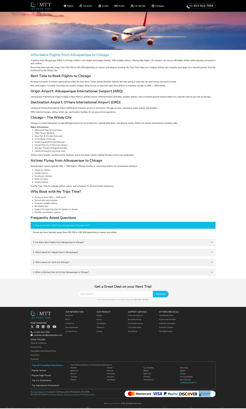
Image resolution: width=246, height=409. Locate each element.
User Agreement (71, 327)
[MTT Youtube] (54, 327)
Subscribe (161, 294)
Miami (146, 371)
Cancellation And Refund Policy (43, 351)
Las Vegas (111, 380)
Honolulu (111, 374)
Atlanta (74, 368)
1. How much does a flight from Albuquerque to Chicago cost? (61, 225)
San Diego (184, 368)
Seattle (182, 371)
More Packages (187, 383)
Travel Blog (132, 331)
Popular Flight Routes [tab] (41, 375)
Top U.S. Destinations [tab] (41, 380)
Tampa (182, 374)
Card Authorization (135, 323)
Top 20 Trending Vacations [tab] (46, 365)
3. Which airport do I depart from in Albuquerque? (55, 252)
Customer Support (135, 315)
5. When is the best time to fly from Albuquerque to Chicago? (61, 272)
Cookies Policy (71, 331)
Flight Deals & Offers (167, 319)
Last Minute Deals (166, 315)
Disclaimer (35, 355)
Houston (110, 377)
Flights (99, 315)
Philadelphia (149, 380)
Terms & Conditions (39, 343)
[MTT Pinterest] (48, 327)
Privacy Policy (36, 347)
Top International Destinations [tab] (45, 385)
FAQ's (67, 319)
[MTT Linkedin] (37, 327)
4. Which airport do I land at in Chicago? (51, 262)
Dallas (73, 380)
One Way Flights (166, 331)
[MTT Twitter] (32, 327)
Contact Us (69, 323)
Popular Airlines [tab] (39, 370)
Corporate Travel (134, 327)
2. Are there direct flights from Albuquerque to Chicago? (58, 242)
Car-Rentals (101, 323)
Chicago (74, 377)
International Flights (167, 323)
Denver (109, 368)
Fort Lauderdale (186, 377)
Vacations (100, 327)
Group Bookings (134, 319)
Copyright (35, 359)
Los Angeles (149, 368)
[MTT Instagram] (43, 327)
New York (147, 374)
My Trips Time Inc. (142, 299)
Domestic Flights (166, 327)
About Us (69, 315)
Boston (74, 374)
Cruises (99, 331)
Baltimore (74, 371)
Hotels (99, 319)
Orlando (147, 377)
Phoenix (110, 371)
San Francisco (185, 380)
